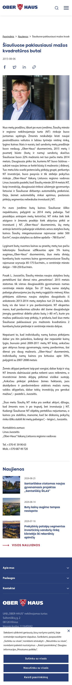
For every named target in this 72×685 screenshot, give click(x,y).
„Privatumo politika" (26, 649)
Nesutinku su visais (36, 668)
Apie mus (8, 568)
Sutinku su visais (36, 659)
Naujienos (23, 36)
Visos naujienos (25, 545)
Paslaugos (9, 578)
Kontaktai (9, 588)
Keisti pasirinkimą (36, 677)
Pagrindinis (8, 36)
